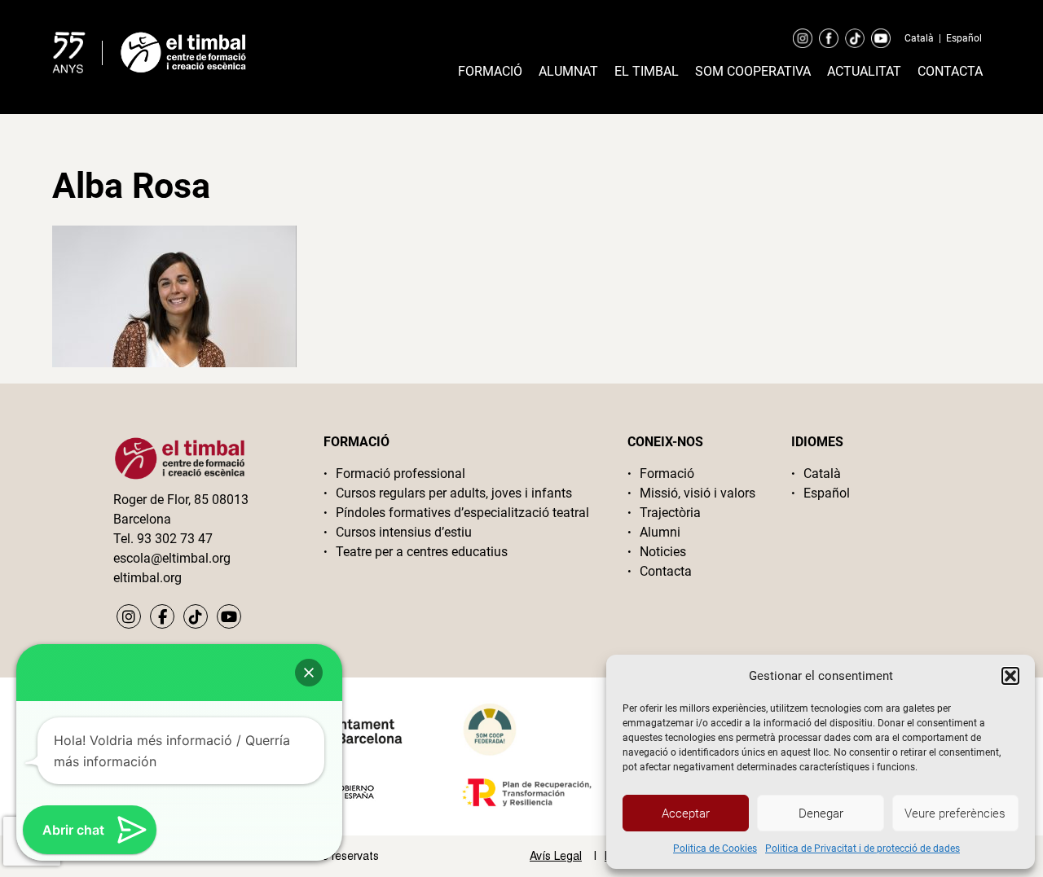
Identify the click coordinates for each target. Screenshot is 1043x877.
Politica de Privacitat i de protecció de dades (862, 848)
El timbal (646, 71)
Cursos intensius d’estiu (404, 532)
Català (919, 38)
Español (964, 38)
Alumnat (568, 71)
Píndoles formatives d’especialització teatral (462, 512)
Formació (490, 71)
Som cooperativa (753, 71)
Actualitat (864, 71)
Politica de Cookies (715, 848)
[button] (1010, 676)
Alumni (660, 532)
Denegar (821, 813)
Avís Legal (556, 855)
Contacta (950, 71)
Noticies (663, 551)
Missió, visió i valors (697, 493)
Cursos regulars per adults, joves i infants (454, 493)
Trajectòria (670, 512)
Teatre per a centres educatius (422, 551)
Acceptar (686, 813)
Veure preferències (955, 813)
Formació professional (400, 473)
